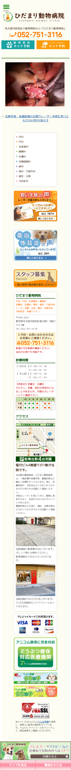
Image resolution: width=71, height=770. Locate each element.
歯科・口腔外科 (27, 171)
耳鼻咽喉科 (25, 161)
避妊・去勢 (25, 176)
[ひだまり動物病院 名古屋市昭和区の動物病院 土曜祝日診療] (35, 17)
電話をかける (53, 765)
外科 (21, 136)
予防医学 (23, 181)
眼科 (21, 166)
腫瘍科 (22, 151)
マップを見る (18, 765)
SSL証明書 (43, 721)
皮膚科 (22, 156)
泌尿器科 (23, 146)
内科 (21, 141)
